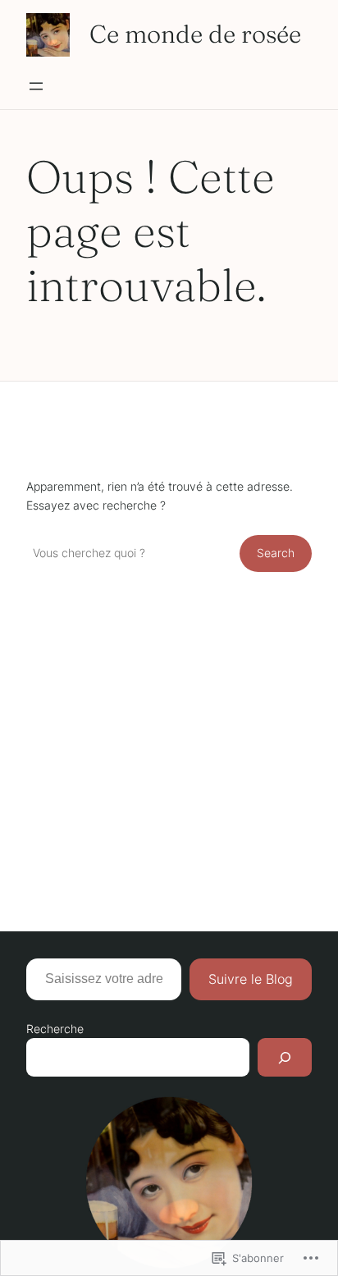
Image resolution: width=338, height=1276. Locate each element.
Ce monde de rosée (195, 34)
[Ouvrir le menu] (36, 86)
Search (276, 553)
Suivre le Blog (250, 979)
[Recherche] (285, 1057)
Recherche (55, 1029)
